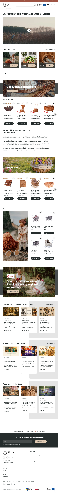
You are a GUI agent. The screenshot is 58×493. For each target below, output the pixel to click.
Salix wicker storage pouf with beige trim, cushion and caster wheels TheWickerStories (35, 117)
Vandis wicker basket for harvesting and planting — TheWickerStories (8, 117)
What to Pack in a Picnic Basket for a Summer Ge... (46, 403)
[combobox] (25, 4)
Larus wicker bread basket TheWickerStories (49, 192)
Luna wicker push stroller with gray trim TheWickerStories (48, 226)
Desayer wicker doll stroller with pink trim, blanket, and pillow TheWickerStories (35, 192)
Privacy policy (32, 459)
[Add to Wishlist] (13, 103)
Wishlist (4, 474)
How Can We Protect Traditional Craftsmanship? (11, 362)
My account (5, 476)
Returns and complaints (34, 461)
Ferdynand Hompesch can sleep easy (46, 362)
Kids (4, 52)
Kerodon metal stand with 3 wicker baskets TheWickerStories (8, 192)
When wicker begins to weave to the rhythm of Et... (28, 363)
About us (4, 468)
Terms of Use (17, 444)
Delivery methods (33, 453)
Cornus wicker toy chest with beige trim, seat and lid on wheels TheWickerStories (49, 117)
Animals (40, 52)
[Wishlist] (48, 5)
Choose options (9, 123)
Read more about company (9, 153)
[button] (51, 5)
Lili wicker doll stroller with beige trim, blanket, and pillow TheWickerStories (48, 252)
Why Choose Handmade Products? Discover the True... (10, 404)
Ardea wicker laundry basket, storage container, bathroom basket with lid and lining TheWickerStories (22, 192)
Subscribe (39, 441)
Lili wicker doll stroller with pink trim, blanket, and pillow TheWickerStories (35, 226)
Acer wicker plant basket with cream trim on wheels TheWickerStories (22, 117)
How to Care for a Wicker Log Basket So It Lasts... (28, 403)
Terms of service (33, 457)
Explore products (44, 167)
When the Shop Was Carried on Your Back (45, 323)
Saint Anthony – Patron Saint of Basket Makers (10, 323)
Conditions (12, 444)
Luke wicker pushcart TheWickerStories (35, 252)
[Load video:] (29, 30)
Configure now (11, 91)
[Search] (34, 4)
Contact (4, 470)
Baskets (22, 52)
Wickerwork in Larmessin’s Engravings (29, 323)
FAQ (3, 472)
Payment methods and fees (35, 455)
